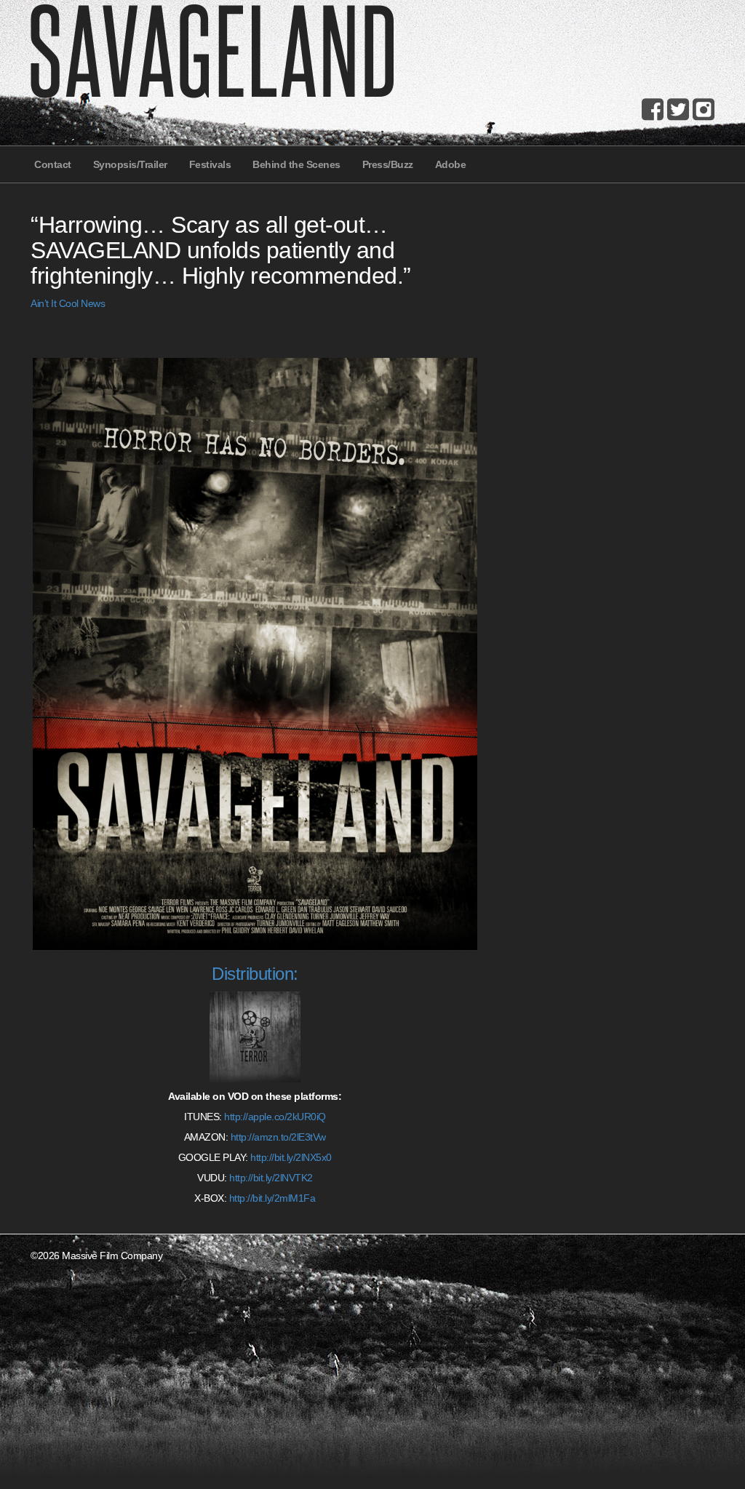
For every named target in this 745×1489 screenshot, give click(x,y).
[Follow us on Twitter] (678, 109)
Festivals (210, 164)
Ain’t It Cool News (68, 303)
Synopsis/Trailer (130, 164)
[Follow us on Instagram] (703, 109)
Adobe (450, 164)
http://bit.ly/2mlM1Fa (272, 1198)
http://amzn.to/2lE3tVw (278, 1137)
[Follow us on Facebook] (653, 109)
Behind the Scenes (296, 164)
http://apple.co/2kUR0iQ (275, 1116)
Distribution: (255, 973)
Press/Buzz (387, 164)
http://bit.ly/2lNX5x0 (291, 1157)
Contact (52, 164)
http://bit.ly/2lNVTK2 (271, 1177)
